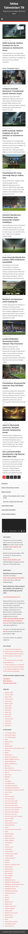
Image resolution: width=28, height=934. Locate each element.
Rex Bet (7, 897)
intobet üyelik (9, 856)
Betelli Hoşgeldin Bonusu (12, 759)
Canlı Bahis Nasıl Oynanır (12, 788)
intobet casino (9, 847)
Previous (19, 27)
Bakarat (7, 744)
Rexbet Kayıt (8, 911)
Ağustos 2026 (9, 692)
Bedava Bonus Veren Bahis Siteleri (15, 748)
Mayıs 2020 (8, 714)
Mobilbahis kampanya (11, 891)
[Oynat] (4, 531)
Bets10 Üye (8, 774)
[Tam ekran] (24, 531)
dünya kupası (9, 821)
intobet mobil (9, 851)
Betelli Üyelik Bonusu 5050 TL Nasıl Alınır (14, 496)
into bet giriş (8, 842)
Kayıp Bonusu (9, 871)
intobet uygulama (10, 858)
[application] (14, 526)
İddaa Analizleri (9, 834)
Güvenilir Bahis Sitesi (9, 683)
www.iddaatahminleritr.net (11, 597)
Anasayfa (4, 483)
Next (22, 27)
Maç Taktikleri (9, 875)
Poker (6, 895)
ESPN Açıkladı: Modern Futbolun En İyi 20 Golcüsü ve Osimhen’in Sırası (13, 656)
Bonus (7, 779)
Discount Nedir (9, 818)
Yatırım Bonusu (9, 926)
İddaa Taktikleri (9, 840)
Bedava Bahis (9, 746)
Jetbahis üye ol (9, 869)
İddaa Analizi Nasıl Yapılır (10, 488)
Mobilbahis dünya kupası (12, 882)
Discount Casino (9, 799)
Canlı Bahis (6, 679)
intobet (7, 845)
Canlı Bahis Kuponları (11, 785)
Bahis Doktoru (7, 681)
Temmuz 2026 (9, 695)
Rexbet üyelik (9, 917)
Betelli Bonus (9, 755)
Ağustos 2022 (9, 703)
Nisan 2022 (8, 706)
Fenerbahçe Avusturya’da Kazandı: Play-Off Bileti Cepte (13, 385)
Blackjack (7, 777)
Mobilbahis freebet (10, 889)
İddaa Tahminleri (10, 838)
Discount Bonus (9, 796)
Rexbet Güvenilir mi (10, 906)
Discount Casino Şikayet (12, 812)
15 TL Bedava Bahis (10, 733)
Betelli (6, 753)
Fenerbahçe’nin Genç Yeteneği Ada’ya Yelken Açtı (13, 175)
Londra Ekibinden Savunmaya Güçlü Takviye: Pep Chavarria (12, 341)
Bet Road (7, 750)
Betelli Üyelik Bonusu (11, 764)
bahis (6, 739)
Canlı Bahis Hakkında (8, 510)
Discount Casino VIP (11, 814)
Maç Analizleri (9, 873)
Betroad (7, 766)
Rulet (6, 919)
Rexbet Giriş (8, 904)
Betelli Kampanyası (10, 761)
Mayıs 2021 (8, 712)
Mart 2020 (8, 716)
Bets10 (7, 772)
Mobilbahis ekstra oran (11, 886)
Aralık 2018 (8, 723)
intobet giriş (8, 849)
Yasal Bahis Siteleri (10, 924)
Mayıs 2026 (8, 697)
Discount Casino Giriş (11, 805)
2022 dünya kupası (10, 735)
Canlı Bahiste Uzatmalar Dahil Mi (14, 790)
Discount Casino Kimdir (12, 810)
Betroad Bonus (9, 768)
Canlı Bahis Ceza (9, 783)
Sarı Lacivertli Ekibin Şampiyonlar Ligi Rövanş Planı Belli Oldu (13, 454)
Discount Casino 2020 (11, 801)
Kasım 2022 (8, 701)
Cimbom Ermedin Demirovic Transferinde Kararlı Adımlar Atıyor (13, 91)
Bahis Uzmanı (9, 742)
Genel (6, 827)
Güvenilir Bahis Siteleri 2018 (13, 829)
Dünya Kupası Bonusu (8, 514)
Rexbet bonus (9, 902)
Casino (7, 794)
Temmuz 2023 (9, 699)
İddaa (6, 832)
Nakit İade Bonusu (10, 893)
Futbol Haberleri (9, 825)
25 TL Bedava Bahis (10, 737)
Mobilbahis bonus (10, 880)
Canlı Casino (8, 792)
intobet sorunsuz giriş (11, 853)
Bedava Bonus (6, 492)
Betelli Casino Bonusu (11, 757)
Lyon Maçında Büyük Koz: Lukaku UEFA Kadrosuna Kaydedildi (13, 259)
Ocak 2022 (8, 710)
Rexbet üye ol (9, 915)
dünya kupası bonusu (11, 823)
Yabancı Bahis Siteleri (11, 921)
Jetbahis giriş (8, 867)
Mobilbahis (8, 878)
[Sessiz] (21, 531)
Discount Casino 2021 (11, 803)
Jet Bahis (7, 860)
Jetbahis (7, 862)
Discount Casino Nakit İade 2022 (13, 501)
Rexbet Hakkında (10, 908)
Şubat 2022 (8, 708)
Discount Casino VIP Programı (13, 816)
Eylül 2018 (8, 725)
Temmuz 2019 (9, 719)
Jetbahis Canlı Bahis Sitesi (12, 864)
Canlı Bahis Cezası (7, 506)
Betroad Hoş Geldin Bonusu (13, 770)
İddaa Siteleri (9, 836)
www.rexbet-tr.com (15, 547)
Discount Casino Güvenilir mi (13, 807)
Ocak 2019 (8, 721)
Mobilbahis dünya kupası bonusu (14, 884)
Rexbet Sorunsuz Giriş (11, 913)
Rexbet (7, 900)
